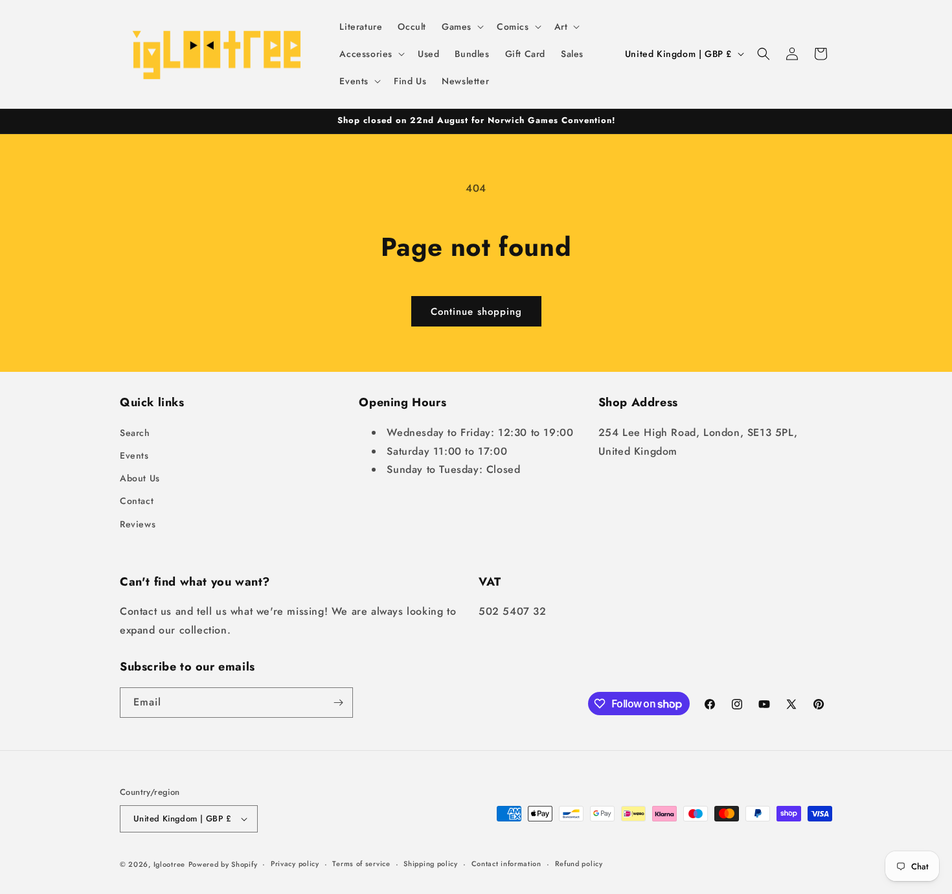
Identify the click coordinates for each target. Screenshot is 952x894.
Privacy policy (295, 863)
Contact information (506, 863)
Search (135, 432)
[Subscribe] (338, 702)
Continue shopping (476, 311)
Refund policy (579, 863)
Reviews (137, 524)
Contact (136, 500)
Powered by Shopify (223, 864)
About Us (140, 478)
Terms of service (361, 863)
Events (134, 455)
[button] (461, 26)
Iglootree (169, 864)
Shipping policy (430, 863)
